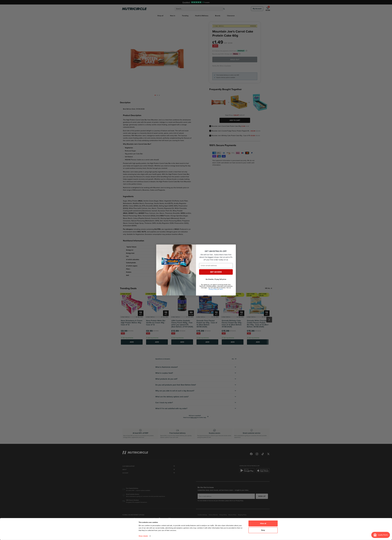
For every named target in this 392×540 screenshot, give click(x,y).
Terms (221, 289)
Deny (263, 530)
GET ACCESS (216, 272)
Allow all (263, 523)
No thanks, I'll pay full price (216, 279)
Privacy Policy (213, 289)
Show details (143, 536)
